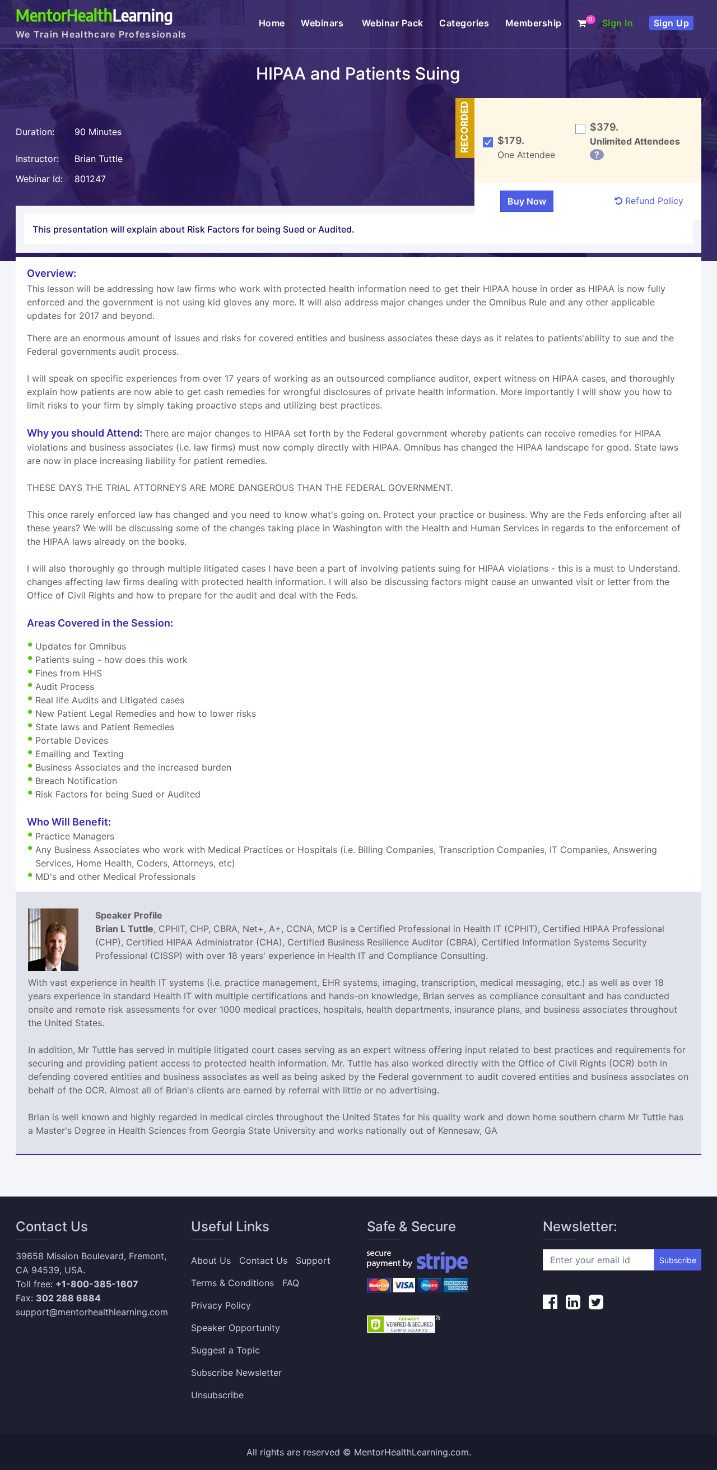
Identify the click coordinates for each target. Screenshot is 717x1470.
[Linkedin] (573, 1302)
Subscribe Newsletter (236, 1372)
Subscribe (677, 1260)
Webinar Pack (392, 23)
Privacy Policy (221, 1305)
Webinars (323, 23)
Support (313, 1260)
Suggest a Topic (225, 1350)
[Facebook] (550, 1302)
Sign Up (672, 23)
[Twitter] (596, 1302)
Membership (533, 23)
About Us (211, 1260)
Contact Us (263, 1260)
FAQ (290, 1282)
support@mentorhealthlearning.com (92, 1312)
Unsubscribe (217, 1395)
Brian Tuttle (99, 158)
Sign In (618, 23)
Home (272, 23)
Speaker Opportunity (235, 1327)
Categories (464, 23)
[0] (582, 23)
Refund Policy (652, 200)
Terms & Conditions (232, 1282)
